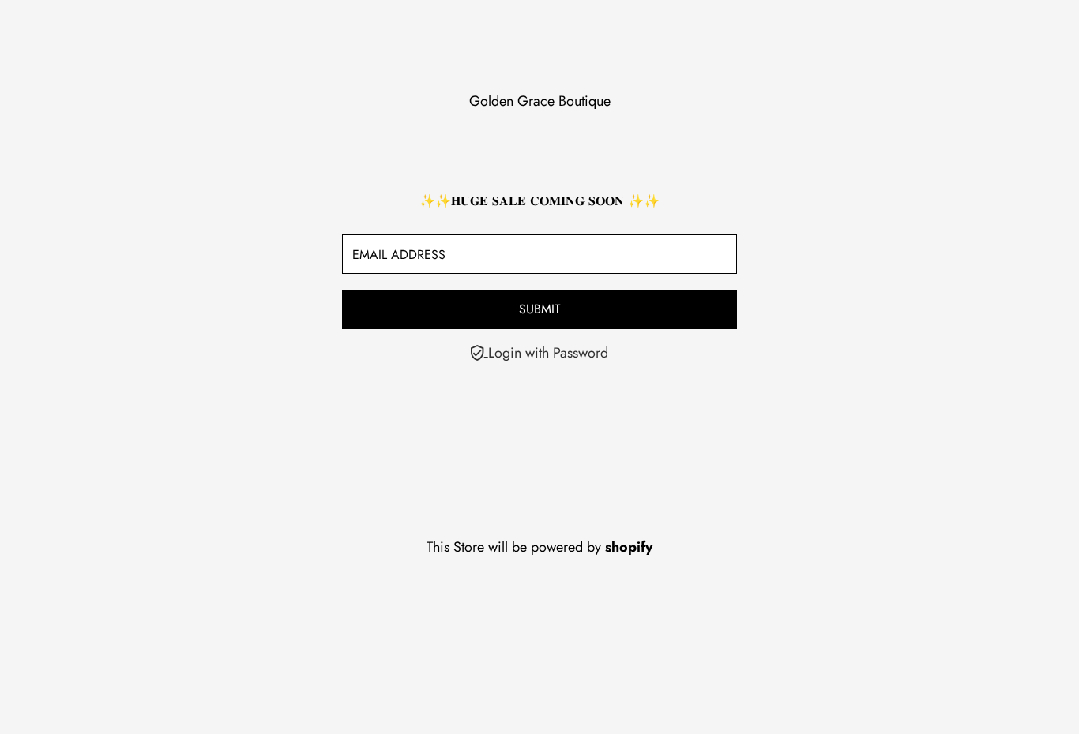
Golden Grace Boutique (540, 101)
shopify (628, 547)
